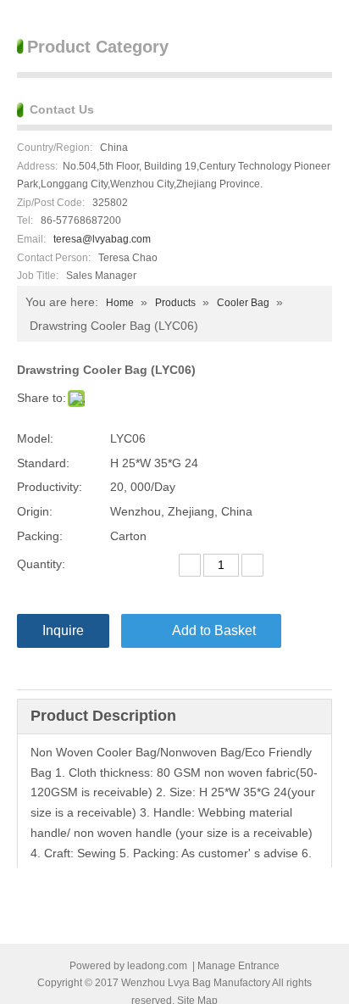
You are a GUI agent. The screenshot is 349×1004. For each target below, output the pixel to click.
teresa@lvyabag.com (102, 239)
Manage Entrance (238, 966)
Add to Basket (214, 630)
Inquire (63, 630)
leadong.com (157, 966)
